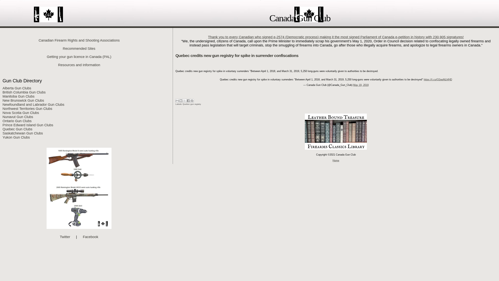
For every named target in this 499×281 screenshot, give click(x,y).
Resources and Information (79, 65)
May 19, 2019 (361, 85)
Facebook (90, 237)
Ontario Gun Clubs (17, 121)
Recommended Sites (79, 49)
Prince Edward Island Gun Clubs (28, 125)
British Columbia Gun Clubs (24, 92)
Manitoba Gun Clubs (19, 96)
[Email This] (177, 101)
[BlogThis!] (181, 101)
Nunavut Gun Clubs (18, 117)
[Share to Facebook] (188, 101)
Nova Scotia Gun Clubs (21, 113)
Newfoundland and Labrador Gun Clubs (33, 105)
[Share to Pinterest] (192, 101)
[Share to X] (185, 101)
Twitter (65, 237)
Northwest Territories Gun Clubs (27, 109)
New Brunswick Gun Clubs (23, 100)
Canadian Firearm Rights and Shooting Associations (79, 40)
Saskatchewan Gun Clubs (23, 133)
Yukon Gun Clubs (16, 137)
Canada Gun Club (299, 18)
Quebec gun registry (192, 104)
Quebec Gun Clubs (17, 129)
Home (336, 160)
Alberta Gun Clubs (17, 88)
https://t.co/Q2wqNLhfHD (438, 79)
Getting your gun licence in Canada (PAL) (79, 57)
